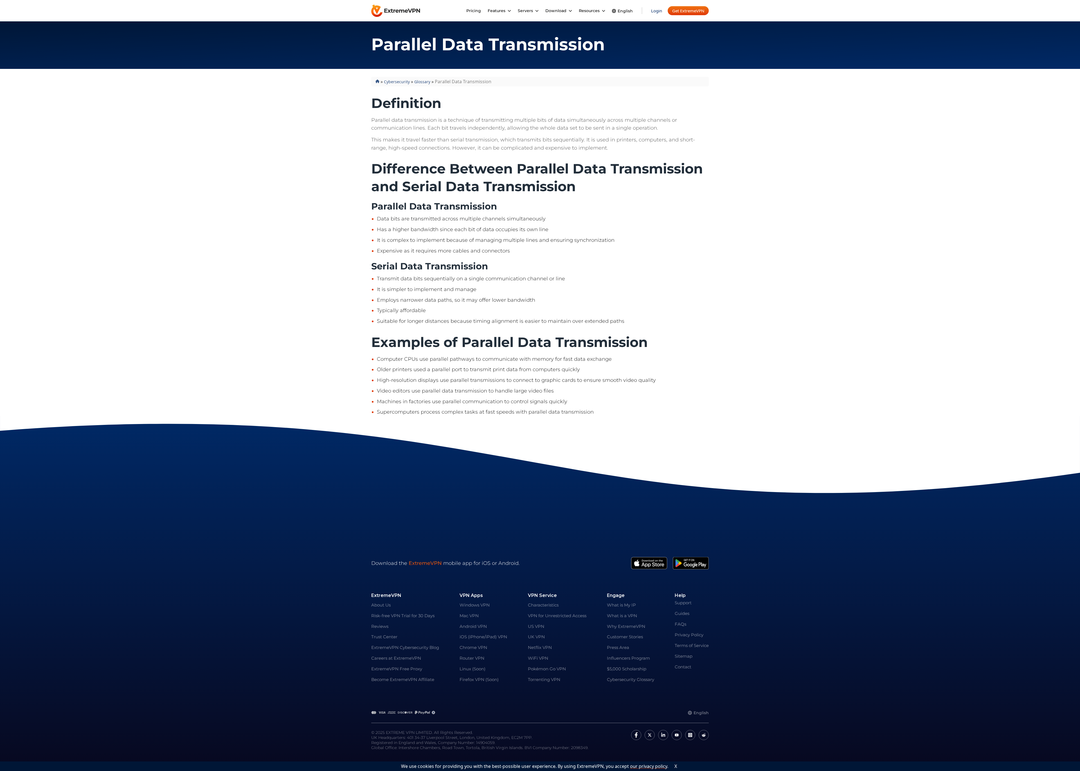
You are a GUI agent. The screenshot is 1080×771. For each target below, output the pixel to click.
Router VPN (472, 658)
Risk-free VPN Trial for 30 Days (403, 615)
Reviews (379, 626)
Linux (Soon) (472, 668)
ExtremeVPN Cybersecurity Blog (405, 647)
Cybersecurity (397, 81)
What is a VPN (622, 615)
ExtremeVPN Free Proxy (396, 668)
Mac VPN (469, 615)
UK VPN (536, 636)
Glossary (422, 81)
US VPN (536, 626)
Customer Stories (625, 636)
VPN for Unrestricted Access (557, 615)
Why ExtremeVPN (626, 626)
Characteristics (543, 605)
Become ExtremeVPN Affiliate (402, 679)
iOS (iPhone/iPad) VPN (483, 636)
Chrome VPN (473, 647)
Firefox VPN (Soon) (479, 679)
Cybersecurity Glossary (630, 679)
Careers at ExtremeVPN (396, 658)
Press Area (618, 647)
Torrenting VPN (544, 679)
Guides (682, 613)
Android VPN (473, 626)
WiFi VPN (538, 658)
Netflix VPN (540, 647)
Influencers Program (628, 658)
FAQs (680, 624)
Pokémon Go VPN (547, 668)
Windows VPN (475, 605)
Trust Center (384, 636)
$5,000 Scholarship (626, 668)
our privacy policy (648, 766)
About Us (381, 605)
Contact (683, 666)
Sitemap (683, 656)
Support (683, 602)
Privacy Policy (689, 634)
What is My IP (621, 605)
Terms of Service (692, 645)
